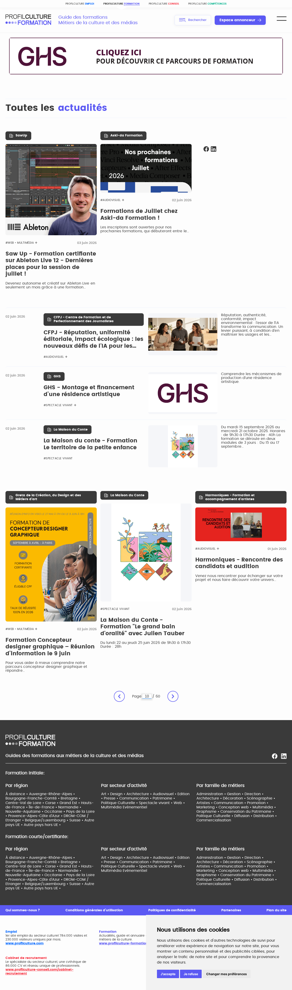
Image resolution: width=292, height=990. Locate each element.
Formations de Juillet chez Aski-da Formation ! (138, 215)
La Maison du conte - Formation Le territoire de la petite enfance (90, 444)
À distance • (17, 794)
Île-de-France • (43, 807)
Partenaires (231, 910)
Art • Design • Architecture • (127, 794)
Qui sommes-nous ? (22, 910)
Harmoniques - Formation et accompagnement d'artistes (230, 497)
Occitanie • (55, 811)
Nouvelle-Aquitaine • (24, 811)
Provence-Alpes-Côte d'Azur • (36, 816)
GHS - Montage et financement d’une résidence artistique (89, 391)
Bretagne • (70, 798)
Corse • (52, 803)
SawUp (21, 135)
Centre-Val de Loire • (25, 803)
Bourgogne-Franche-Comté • (33, 798)
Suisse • (76, 820)
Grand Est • (70, 803)
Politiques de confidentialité (172, 910)
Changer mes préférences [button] (226, 974)
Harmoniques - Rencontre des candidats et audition (239, 563)
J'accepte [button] (168, 974)
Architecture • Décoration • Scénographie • (235, 798)
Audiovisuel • (165, 794)
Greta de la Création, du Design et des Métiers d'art (48, 497)
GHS (57, 376)
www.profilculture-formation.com (127, 943)
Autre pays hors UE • (42, 825)
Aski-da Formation (126, 135)
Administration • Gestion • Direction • (229, 794)
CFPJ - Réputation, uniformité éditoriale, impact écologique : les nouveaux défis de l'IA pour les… (93, 339)
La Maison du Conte (71, 429)
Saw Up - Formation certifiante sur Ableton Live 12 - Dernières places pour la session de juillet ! (50, 264)
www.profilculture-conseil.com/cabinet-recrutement (39, 971)
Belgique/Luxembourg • (47, 820)
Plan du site (276, 910)
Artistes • (205, 803)
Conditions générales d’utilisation (94, 910)
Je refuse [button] (191, 974)
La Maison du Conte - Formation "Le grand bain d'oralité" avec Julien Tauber (142, 626)
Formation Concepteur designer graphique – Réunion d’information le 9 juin (50, 646)
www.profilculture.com (24, 943)
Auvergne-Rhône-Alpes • (52, 794)
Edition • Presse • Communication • (145, 796)
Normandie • (69, 807)
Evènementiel (135, 807)
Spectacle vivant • (156, 803)
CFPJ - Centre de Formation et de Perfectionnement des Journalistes (84, 319)
